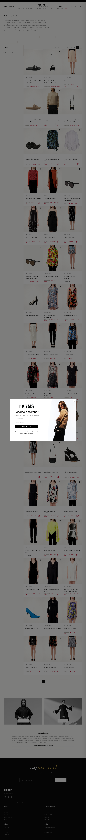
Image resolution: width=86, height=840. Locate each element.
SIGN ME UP (26, 426)
